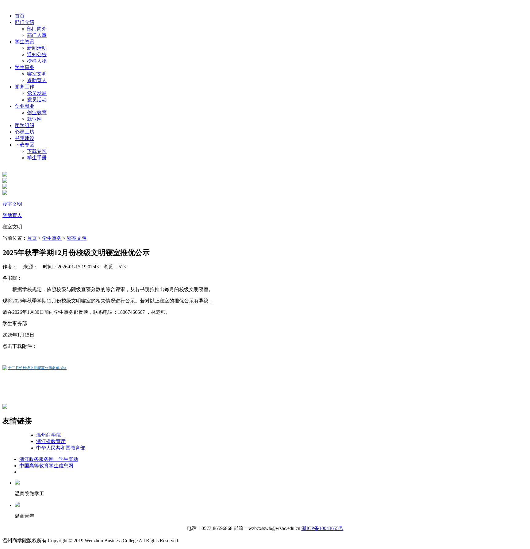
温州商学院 (48, 435)
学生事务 (24, 67)
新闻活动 (37, 48)
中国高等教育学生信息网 (46, 465)
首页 (20, 15)
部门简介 (37, 28)
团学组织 (24, 125)
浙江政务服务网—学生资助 (48, 459)
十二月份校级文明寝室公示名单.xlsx (37, 368)
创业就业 (24, 106)
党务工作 (24, 86)
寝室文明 (37, 73)
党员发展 (37, 93)
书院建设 (24, 138)
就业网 (34, 119)
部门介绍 (24, 22)
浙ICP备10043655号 (322, 528)
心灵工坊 (24, 131)
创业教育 (37, 112)
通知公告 (37, 54)
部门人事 (37, 35)
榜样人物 (37, 61)
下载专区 (24, 144)
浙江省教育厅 (51, 441)
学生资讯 (24, 41)
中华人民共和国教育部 (60, 447)
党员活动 (37, 99)
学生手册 (37, 157)
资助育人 (37, 80)
